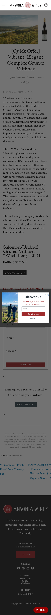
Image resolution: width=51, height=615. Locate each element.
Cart (46, 5)
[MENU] (3, 5)
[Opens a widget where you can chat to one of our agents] (40, 610)
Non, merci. (33, 318)
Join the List (33, 314)
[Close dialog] (47, 294)
